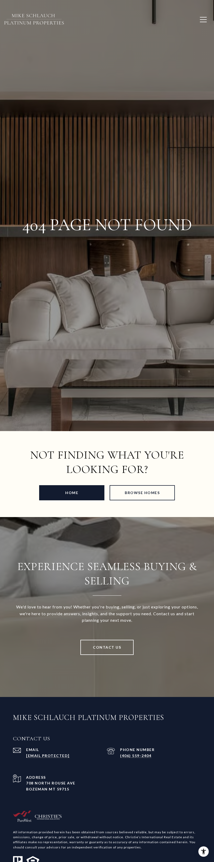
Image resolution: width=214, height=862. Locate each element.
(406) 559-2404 (135, 755)
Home (71, 492)
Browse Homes (142, 492)
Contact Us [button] (107, 647)
